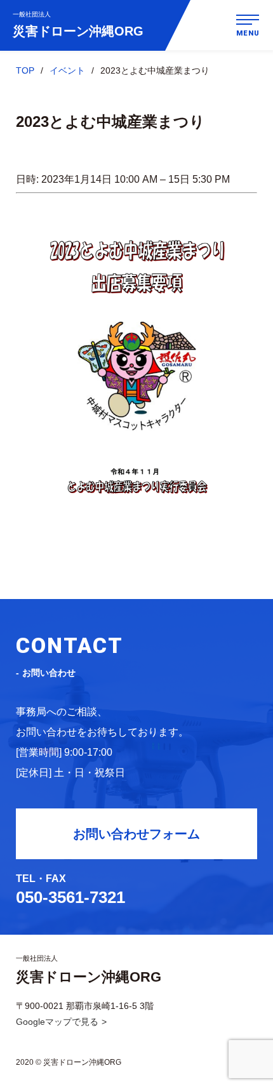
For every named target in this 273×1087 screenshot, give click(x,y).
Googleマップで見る (57, 1022)
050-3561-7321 (70, 897)
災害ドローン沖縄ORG (78, 24)
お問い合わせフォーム (136, 834)
